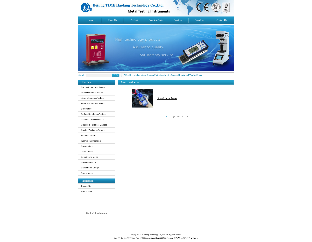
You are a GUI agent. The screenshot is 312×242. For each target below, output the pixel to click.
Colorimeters (86, 146)
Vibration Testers (88, 135)
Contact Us (86, 186)
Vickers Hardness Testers (92, 98)
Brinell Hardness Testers (92, 93)
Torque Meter (87, 173)
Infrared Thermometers (91, 141)
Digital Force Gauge (90, 168)
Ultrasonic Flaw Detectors (92, 119)
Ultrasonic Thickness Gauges (94, 125)
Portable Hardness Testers (92, 103)
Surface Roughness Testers (93, 114)
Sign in (195, 238)
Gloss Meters (87, 152)
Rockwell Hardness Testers (93, 87)
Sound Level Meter (89, 157)
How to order (86, 191)
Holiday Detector (88, 162)
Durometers (86, 109)
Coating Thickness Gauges (93, 130)
